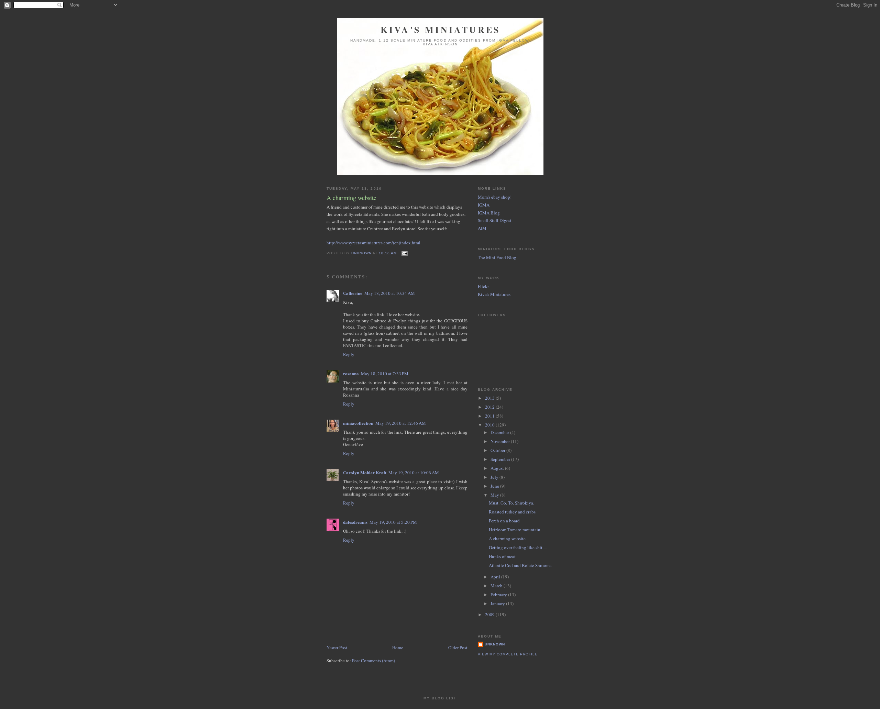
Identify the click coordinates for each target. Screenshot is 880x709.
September (501, 459)
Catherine (352, 293)
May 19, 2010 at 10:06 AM (413, 472)
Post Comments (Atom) (373, 660)
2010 (490, 425)
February (499, 594)
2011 (490, 416)
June (495, 486)
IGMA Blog (489, 213)
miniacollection (358, 423)
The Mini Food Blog (497, 257)
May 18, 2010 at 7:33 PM (384, 373)
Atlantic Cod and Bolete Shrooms (520, 565)
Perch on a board (504, 521)
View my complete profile (508, 654)
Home (397, 647)
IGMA (484, 205)
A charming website (507, 538)
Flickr (483, 286)
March (497, 586)
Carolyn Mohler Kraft (364, 472)
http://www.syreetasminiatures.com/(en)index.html (373, 243)
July (495, 477)
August (498, 468)
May (495, 495)
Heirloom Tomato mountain (514, 530)
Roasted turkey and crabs (512, 512)
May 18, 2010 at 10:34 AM (389, 293)
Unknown (495, 644)
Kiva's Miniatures (440, 29)
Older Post (458, 647)
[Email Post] (404, 253)
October (498, 450)
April (496, 577)
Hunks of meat (502, 556)
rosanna (351, 373)
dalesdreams (355, 522)
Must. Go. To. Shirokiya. (511, 503)
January (498, 603)
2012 (490, 407)
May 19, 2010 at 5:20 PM (393, 522)
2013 (490, 398)
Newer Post (337, 647)
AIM (482, 228)
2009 (490, 614)
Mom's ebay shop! (495, 197)
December (500, 432)
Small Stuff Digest (495, 220)
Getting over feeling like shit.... (518, 547)
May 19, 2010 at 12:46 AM (400, 423)
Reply (348, 354)
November (501, 441)
